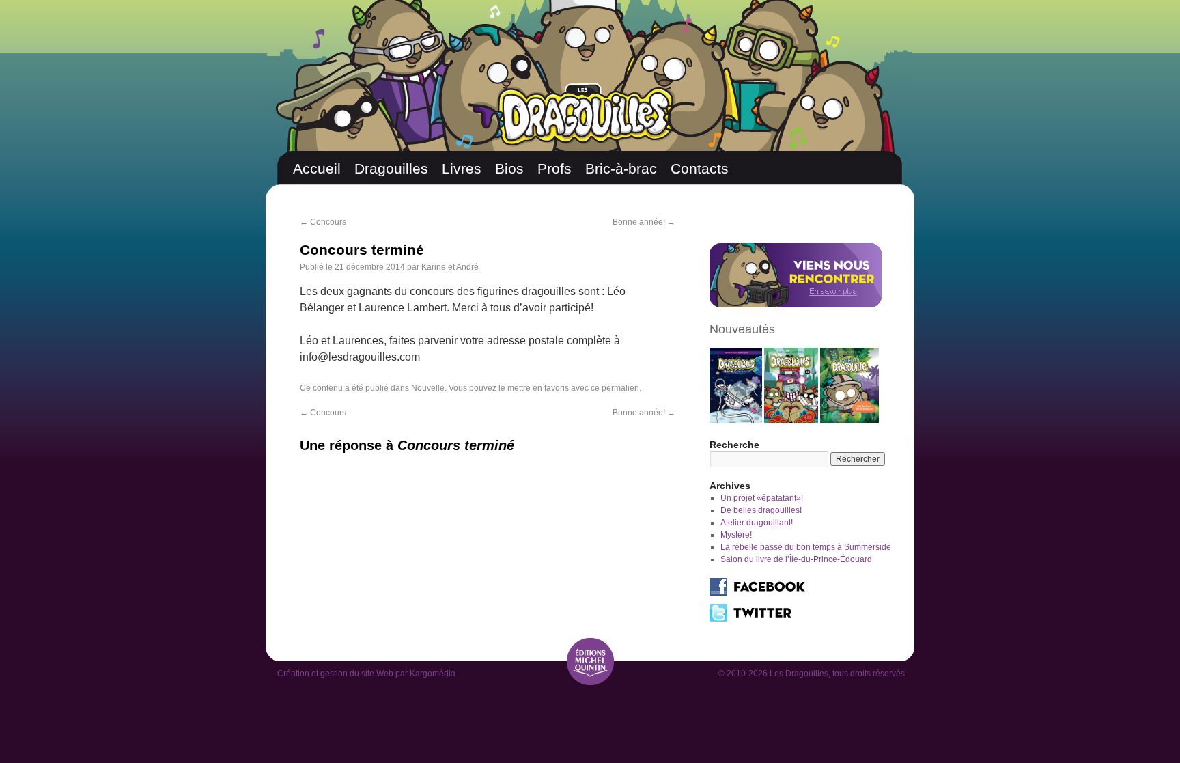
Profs (554, 168)
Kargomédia (432, 673)
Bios (509, 168)
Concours (323, 222)
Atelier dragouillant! (756, 522)
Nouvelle (428, 388)
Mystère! (736, 535)
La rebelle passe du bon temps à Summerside (805, 547)
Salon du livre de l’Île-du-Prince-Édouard (796, 559)
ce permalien (615, 388)
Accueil (317, 168)
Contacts (700, 168)
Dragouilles (391, 168)
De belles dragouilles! (761, 510)
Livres (461, 168)
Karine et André (450, 267)
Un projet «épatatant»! (761, 498)
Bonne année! (644, 222)
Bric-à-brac (621, 168)
